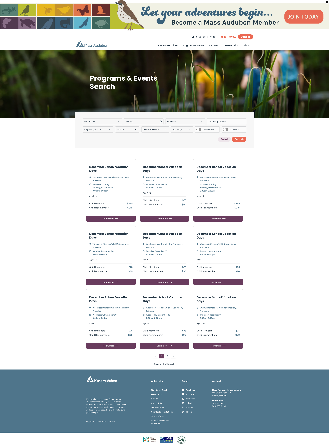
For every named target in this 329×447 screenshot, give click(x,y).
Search (239, 139)
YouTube (190, 394)
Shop (205, 37)
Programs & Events (193, 45)
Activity (120, 129)
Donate (245, 37)
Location (89, 121)
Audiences (172, 121)
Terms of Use (157, 416)
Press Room (156, 394)
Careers (154, 399)
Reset (224, 139)
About (247, 45)
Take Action (231, 45)
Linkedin (189, 403)
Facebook (190, 390)
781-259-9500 (218, 403)
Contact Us (156, 403)
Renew (232, 37)
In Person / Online (151, 129)
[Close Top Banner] (327, 2)
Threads (189, 407)
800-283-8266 (219, 406)
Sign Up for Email (159, 390)
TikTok (189, 412)
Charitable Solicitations (162, 412)
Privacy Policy (157, 407)
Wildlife (213, 37)
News (198, 37)
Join (223, 37)
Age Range (177, 129)
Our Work (214, 45)
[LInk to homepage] (92, 43)
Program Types (92, 129)
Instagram (190, 399)
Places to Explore (167, 45)
